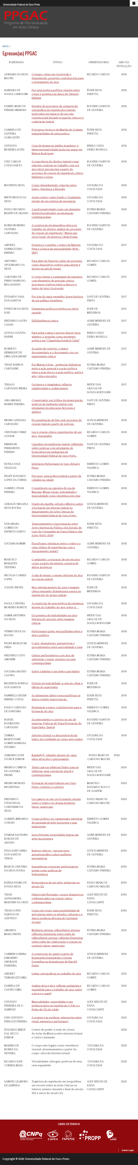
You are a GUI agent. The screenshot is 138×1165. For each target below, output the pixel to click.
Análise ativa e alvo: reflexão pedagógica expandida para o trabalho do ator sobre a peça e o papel (57, 989)
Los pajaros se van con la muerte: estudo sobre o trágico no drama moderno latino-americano (56, 803)
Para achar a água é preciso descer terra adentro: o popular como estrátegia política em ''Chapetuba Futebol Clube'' (56, 336)
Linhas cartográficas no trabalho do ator (56, 973)
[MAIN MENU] (134, 3)
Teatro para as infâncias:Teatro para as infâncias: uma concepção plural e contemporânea (55, 771)
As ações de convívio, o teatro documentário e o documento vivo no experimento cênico (55, 352)
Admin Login (128, 1150)
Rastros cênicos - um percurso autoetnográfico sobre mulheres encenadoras (52, 854)
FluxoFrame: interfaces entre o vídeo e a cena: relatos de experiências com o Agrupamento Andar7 (56, 547)
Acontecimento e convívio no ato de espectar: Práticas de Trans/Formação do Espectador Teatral (57, 723)
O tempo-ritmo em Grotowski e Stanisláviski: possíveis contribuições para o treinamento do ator (58, 78)
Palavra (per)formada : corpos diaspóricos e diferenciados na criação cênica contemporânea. (57, 898)
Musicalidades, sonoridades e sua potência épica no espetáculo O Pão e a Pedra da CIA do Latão (56, 1005)
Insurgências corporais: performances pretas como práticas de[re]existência (55, 870)
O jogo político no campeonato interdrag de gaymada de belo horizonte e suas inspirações (57, 822)
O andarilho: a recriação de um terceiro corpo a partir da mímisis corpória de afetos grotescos (56, 563)
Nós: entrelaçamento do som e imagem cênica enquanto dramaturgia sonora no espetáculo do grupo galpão (56, 591)
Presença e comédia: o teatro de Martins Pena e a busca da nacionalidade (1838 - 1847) (56, 249)
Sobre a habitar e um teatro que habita (55, 671)
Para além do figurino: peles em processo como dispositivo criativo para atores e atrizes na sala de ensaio (57, 264)
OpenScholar (110, 1151)
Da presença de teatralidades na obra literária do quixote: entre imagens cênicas (54, 619)
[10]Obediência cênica (45, 320)
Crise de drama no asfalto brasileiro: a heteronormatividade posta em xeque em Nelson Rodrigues (57, 149)
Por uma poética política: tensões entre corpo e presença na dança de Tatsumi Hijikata (56, 94)
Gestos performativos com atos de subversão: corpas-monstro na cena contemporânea (54, 659)
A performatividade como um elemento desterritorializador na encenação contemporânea (56, 213)
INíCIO (6, 46)
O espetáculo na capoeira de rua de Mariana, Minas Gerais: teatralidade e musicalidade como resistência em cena (56, 492)
